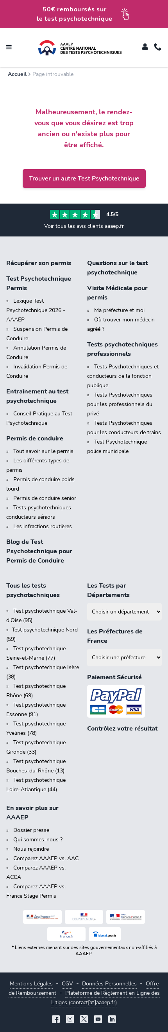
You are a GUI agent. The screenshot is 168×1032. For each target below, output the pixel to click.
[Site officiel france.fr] (66, 934)
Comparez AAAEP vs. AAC (46, 858)
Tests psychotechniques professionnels (122, 349)
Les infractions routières (42, 526)
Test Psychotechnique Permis (38, 283)
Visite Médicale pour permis (117, 293)
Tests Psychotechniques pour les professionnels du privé (119, 404)
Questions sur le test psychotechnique (117, 268)
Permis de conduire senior (44, 498)
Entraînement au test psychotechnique (37, 396)
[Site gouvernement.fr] (84, 917)
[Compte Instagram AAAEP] (70, 1020)
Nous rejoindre (31, 849)
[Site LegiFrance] (42, 917)
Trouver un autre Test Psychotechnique (84, 178)
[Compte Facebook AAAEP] (56, 1020)
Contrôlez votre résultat (122, 728)
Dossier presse (31, 830)
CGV (67, 983)
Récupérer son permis (38, 263)
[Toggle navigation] (9, 47)
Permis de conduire (34, 438)
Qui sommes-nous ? (38, 839)
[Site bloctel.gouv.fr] (105, 934)
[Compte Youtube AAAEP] (98, 1020)
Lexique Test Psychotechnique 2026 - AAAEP (35, 310)
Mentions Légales (31, 983)
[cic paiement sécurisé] (124, 701)
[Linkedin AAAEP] (112, 1020)
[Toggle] (145, 48)
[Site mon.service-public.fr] (125, 917)
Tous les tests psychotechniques (33, 590)
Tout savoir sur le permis (43, 451)
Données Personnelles (109, 983)
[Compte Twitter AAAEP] (84, 1020)
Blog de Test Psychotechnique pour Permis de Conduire (39, 551)
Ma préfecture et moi (119, 310)
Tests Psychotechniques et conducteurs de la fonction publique (123, 376)
